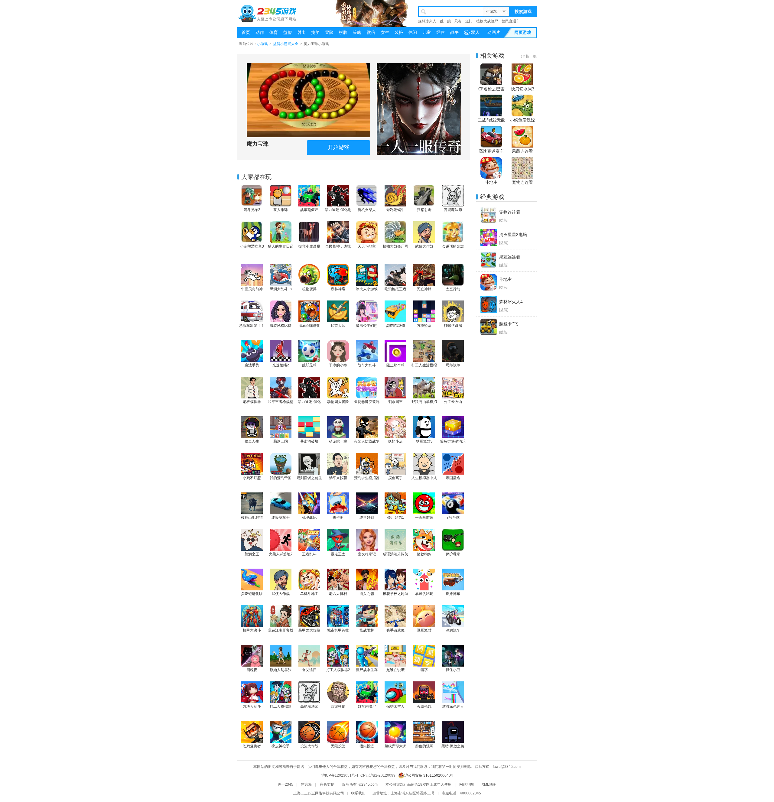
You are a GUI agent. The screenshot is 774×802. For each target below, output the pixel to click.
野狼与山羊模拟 (424, 402)
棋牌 (343, 32)
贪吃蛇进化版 (252, 594)
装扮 (399, 32)
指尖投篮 (366, 746)
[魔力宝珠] (308, 100)
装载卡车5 (509, 324)
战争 (454, 32)
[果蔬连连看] (488, 260)
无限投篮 (338, 746)
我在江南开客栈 (280, 630)
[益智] (503, 220)
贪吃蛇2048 (395, 325)
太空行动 (453, 289)
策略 (357, 32)
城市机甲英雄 (338, 630)
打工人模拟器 (280, 706)
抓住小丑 (453, 670)
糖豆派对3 (424, 441)
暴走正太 (338, 554)
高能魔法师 (453, 210)
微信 (371, 32)
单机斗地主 (309, 594)
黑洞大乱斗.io (281, 289)
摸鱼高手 (395, 478)
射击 (301, 32)
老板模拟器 (252, 402)
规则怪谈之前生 (309, 478)
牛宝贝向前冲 (252, 289)
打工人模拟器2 (338, 670)
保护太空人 (395, 706)
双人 (475, 32)
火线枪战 (424, 706)
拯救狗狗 (424, 554)
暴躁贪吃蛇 (424, 594)
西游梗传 (338, 706)
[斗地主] (488, 282)
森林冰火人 (427, 21)
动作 (259, 32)
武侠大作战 (424, 246)
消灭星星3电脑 (513, 234)
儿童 (426, 32)
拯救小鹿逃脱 (309, 246)
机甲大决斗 (252, 630)
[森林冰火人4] (488, 304)
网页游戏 (522, 32)
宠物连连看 (522, 182)
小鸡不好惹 (252, 478)
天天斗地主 (367, 246)
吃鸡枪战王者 (395, 289)
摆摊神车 (453, 594)
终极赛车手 (281, 517)
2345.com (369, 784)
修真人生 (252, 441)
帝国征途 (453, 478)
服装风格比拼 (280, 325)
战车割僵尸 (309, 210)
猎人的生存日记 (280, 246)
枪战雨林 (366, 630)
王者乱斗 (309, 554)
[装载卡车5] (488, 327)
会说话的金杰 (453, 246)
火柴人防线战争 (366, 441)
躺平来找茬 (338, 478)
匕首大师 (338, 325)
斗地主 (491, 182)
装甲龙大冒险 (309, 630)
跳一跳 (445, 21)
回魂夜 (251, 670)
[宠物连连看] (488, 215)
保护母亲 (453, 554)
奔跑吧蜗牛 (395, 210)
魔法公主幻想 (367, 325)
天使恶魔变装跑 (366, 402)
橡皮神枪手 (281, 746)
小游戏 (491, 11)
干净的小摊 (338, 365)
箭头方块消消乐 (453, 441)
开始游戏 (339, 147)
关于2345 (285, 784)
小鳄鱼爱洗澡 (522, 120)
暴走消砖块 (309, 441)
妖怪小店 (395, 441)
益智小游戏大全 (285, 44)
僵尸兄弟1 (395, 517)
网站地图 (466, 784)
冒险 (329, 32)
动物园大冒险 (338, 402)
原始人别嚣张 (280, 670)
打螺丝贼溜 (453, 325)
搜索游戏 (523, 11)
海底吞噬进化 (309, 325)
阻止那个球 (395, 365)
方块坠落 (424, 325)
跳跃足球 (309, 365)
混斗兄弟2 (252, 210)
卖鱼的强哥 (424, 746)
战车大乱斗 (367, 365)
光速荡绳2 (280, 365)
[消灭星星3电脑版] (488, 237)
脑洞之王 (252, 554)
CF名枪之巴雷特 (491, 89)
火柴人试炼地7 (281, 554)
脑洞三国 (280, 441)
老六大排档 (338, 594)
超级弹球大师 (395, 746)
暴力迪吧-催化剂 (338, 210)
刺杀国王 (395, 402)
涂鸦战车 (453, 630)
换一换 (531, 56)
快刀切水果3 (522, 89)
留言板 (306, 784)
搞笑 (315, 32)
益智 (287, 32)
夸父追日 (309, 670)
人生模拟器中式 (424, 478)
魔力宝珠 (257, 144)
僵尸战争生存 (367, 670)
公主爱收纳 (453, 402)
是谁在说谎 (395, 670)
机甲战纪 (309, 517)
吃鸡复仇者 (252, 746)
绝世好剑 (366, 517)
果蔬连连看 (522, 151)
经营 (440, 32)
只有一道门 (463, 21)
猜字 (424, 670)
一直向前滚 (424, 517)
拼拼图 (338, 517)
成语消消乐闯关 (395, 554)
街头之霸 (366, 594)
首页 (246, 32)
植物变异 (309, 289)
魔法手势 (252, 365)
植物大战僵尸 (487, 21)
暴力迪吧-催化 (309, 402)
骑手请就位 (395, 630)
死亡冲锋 (424, 289)
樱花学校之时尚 (395, 594)
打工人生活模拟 (424, 365)
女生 (385, 32)
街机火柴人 (367, 210)
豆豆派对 (424, 630)
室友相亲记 (367, 554)
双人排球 (280, 210)
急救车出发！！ (252, 325)
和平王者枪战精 (280, 402)
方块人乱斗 (252, 706)
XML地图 (489, 784)
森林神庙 (338, 289)
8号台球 (453, 517)
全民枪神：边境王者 (338, 246)
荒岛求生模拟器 (366, 478)
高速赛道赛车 (491, 151)
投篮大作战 (309, 746)
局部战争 (453, 365)
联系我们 (358, 793)
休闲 (412, 32)
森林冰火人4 (511, 301)
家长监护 (327, 784)
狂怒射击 (424, 210)
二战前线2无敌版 (491, 120)
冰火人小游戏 (367, 289)
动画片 (493, 32)
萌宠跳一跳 (338, 441)
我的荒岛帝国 (280, 478)
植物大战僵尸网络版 (395, 246)
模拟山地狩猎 (252, 517)
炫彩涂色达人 (453, 706)
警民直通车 (511, 21)
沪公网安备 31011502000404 (428, 775)
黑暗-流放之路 (452, 746)
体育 (273, 32)
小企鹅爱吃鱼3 (252, 246)
